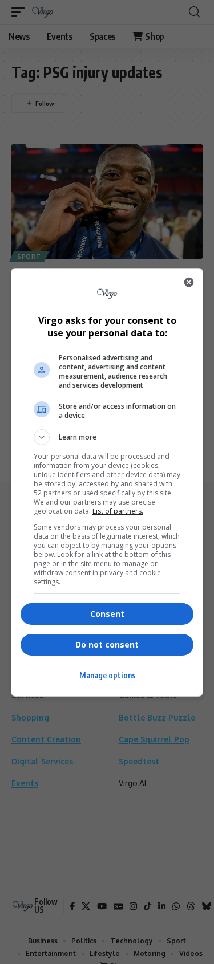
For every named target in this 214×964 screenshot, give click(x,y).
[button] (107, 437)
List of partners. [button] (117, 511)
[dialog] (107, 482)
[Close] (188, 282)
